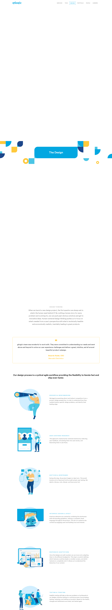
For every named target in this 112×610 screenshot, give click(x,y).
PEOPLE (88, 3)
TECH (66, 3)
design (72, 3)
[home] (17, 3)
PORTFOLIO (80, 3)
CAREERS (95, 3)
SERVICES (59, 3)
